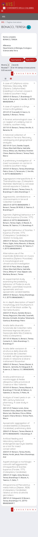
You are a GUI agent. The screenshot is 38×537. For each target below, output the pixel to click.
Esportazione (16, 60)
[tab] (5, 78)
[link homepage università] (18, 8)
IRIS (2, 22)
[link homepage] (7, 3)
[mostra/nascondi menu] (2, 11)
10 (33, 73)
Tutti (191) (30, 60)
